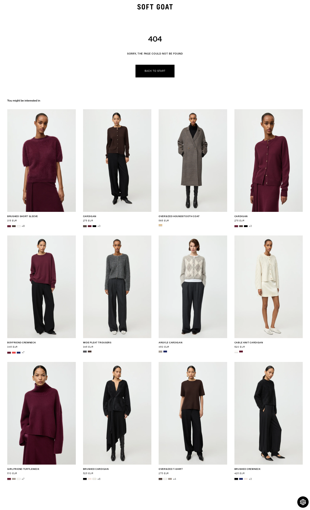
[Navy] (18, 353)
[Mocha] (14, 226)
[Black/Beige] (160, 225)
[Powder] (89, 479)
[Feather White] (18, 226)
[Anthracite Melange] (85, 351)
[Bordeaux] (9, 226)
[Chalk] (94, 479)
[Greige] (160, 351)
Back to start (155, 70)
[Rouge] (14, 353)
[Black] (94, 226)
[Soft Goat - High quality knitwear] (155, 7)
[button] (303, 502)
